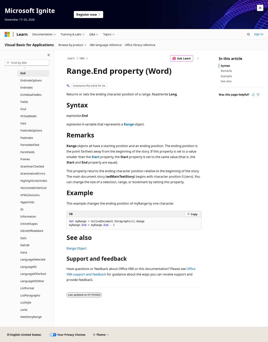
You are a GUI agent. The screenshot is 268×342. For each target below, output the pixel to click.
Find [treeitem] (23, 109)
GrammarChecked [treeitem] (32, 166)
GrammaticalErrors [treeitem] (32, 173)
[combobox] (27, 63)
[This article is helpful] (253, 94)
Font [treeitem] (23, 123)
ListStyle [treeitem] (25, 302)
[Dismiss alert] (260, 8)
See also (226, 81)
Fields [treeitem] (24, 102)
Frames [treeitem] (25, 159)
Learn (71, 58)
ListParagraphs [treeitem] (30, 295)
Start (95, 157)
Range (129, 124)
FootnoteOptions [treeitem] (31, 130)
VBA (82, 58)
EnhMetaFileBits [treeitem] (31, 95)
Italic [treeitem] (23, 238)
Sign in (258, 34)
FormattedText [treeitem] (29, 145)
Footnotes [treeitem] (26, 138)
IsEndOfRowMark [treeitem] (31, 231)
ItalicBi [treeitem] (24, 245)
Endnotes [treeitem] (26, 87)
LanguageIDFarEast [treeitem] (33, 274)
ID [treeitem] (21, 209)
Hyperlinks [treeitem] (27, 202)
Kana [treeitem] (23, 252)
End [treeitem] (23, 73)
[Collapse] (48, 55)
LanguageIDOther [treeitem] (32, 281)
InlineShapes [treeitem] (29, 224)
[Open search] (249, 34)
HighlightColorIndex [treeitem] (33, 181)
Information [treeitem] (28, 216)
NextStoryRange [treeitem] (31, 317)
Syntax (225, 66)
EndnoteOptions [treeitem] (31, 80)
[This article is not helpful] (258, 94)
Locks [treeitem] (23, 310)
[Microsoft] (7, 34)
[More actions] (198, 58)
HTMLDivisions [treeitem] (30, 195)
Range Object (77, 248)
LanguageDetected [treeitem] (32, 259)
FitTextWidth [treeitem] (28, 116)
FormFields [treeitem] (27, 152)
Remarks (226, 71)
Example (226, 76)
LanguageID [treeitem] (28, 267)
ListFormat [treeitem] (27, 288)
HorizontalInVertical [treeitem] (33, 188)
